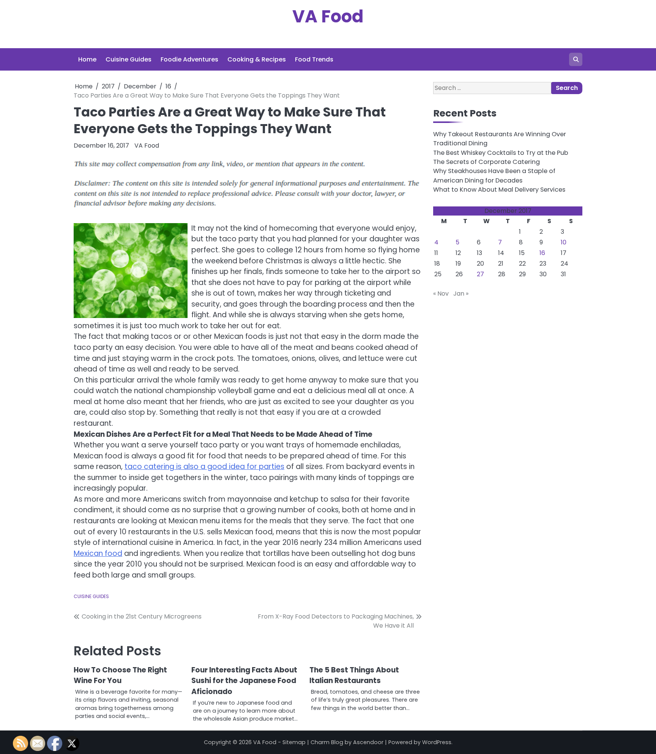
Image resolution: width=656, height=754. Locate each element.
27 (480, 274)
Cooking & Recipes (256, 59)
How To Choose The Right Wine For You (120, 675)
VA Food (328, 16)
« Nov (441, 294)
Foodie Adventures (189, 59)
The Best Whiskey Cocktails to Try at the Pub (500, 152)
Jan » (460, 294)
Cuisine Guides (128, 59)
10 (563, 242)
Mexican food (98, 553)
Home (87, 59)
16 (542, 253)
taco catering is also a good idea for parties (204, 466)
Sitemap (294, 742)
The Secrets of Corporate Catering (486, 161)
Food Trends (314, 59)
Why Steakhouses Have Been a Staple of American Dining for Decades (494, 176)
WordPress (436, 742)
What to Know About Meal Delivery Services (499, 189)
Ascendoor (368, 742)
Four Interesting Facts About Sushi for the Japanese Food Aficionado (244, 681)
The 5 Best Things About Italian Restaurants (354, 675)
